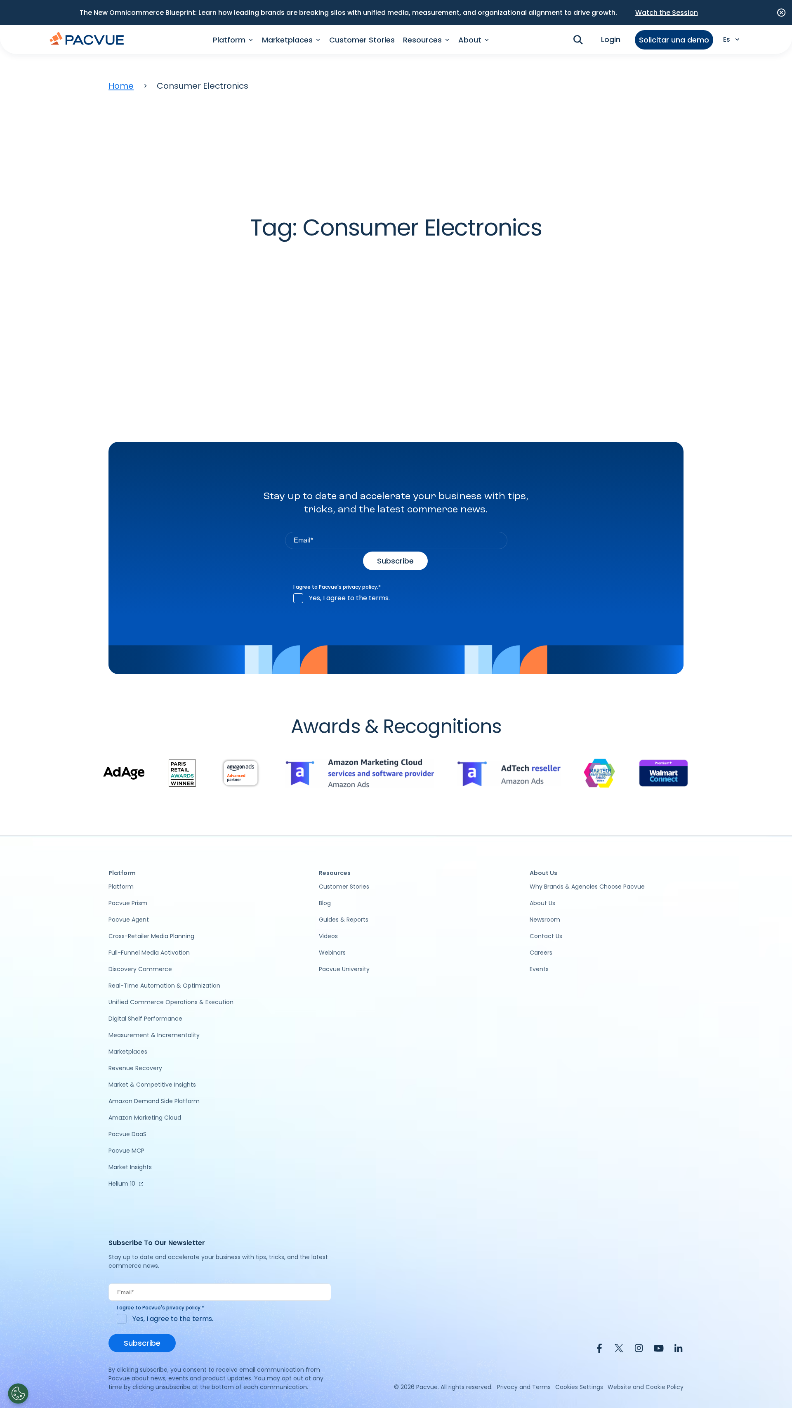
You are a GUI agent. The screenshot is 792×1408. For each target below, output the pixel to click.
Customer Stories (362, 40)
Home (121, 86)
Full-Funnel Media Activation (149, 952)
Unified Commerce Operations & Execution (170, 1002)
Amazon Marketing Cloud (144, 1117)
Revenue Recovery (135, 1068)
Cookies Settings (579, 1387)
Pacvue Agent (128, 919)
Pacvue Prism (127, 903)
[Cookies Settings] (18, 1393)
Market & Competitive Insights (152, 1084)
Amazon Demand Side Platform (154, 1101)
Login (610, 40)
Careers (541, 952)
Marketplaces (127, 1051)
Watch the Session (666, 12)
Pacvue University (344, 969)
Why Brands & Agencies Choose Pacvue (587, 886)
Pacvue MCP (126, 1150)
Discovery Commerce (140, 969)
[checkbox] (396, 598)
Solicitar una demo (674, 40)
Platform (121, 886)
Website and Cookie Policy (646, 1387)
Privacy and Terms (524, 1387)
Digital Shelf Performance (145, 1018)
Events (539, 969)
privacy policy (360, 586)
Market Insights (130, 1167)
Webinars (332, 952)
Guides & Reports (343, 919)
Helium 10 (121, 1183)
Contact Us (546, 936)
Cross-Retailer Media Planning (151, 936)
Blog (325, 903)
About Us (542, 903)
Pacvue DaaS (127, 1134)
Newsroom (545, 919)
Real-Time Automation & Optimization (164, 985)
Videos (328, 936)
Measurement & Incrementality (154, 1035)
